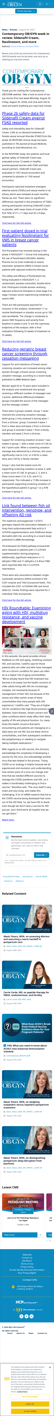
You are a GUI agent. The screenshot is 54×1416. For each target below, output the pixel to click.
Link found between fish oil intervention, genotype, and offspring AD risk (26, 510)
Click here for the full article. (17, 223)
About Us (20, 1333)
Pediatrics (20, 881)
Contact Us (27, 1257)
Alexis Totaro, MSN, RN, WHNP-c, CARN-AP (24, 946)
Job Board (27, 1260)
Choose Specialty (24, 11)
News (31, 1333)
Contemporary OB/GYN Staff (18, 1055)
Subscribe (40, 855)
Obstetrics (8, 881)
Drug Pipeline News (11, 876)
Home (9, 1333)
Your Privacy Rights (27, 1272)
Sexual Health (41, 876)
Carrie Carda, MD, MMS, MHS (18, 999)
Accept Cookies (30, 1411)
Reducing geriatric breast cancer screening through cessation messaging (24, 353)
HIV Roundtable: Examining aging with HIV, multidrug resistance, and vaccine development (26, 614)
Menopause (28, 876)
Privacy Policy (27, 1266)
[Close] (50, 1367)
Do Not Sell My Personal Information (27, 1269)
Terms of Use (27, 1263)
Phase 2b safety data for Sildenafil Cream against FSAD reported (23, 118)
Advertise (27, 1254)
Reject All (30, 1404)
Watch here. (8, 819)
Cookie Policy (22, 1391)
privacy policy (9, 862)
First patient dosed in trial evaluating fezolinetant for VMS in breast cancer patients (25, 237)
